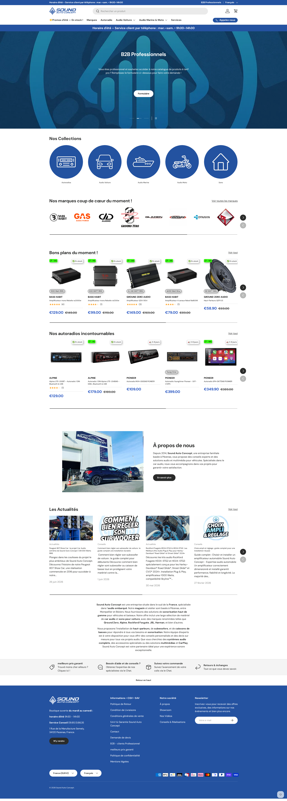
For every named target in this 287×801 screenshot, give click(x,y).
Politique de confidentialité (125, 755)
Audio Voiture (124, 20)
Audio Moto (182, 182)
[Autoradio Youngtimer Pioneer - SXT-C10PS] (182, 357)
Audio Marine (143, 182)
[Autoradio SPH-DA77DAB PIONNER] (221, 357)
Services (176, 20)
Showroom (165, 710)
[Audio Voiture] (105, 162)
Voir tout (233, 252)
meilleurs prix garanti (121, 749)
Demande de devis (120, 737)
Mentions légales (119, 761)
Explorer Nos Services (143, 91)
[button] (236, 11)
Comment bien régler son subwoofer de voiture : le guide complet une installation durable (119, 549)
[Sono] (221, 162)
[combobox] (150, 11)
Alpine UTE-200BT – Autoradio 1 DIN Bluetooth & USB (64, 382)
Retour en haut (143, 680)
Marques (92, 20)
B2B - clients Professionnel (125, 743)
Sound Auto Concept (65, 787)
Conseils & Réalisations (172, 722)
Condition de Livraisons (123, 710)
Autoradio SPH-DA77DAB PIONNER (218, 381)
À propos (165, 704)
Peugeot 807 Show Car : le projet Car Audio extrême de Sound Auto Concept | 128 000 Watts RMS (70, 551)
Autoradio (106, 20)
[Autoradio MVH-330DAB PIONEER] (143, 357)
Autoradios (66, 182)
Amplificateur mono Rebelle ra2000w (65, 300)
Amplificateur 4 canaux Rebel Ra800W (181, 300)
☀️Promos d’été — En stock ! (66, 20)
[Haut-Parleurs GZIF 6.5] (221, 276)
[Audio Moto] (182, 162)
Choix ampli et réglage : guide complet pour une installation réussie (214, 549)
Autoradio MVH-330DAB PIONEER (141, 381)
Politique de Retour (120, 704)
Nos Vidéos (166, 716)
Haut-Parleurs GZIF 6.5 (213, 300)
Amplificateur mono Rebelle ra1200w (103, 300)
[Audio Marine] (143, 162)
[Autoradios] (66, 162)
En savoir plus (164, 477)
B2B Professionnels (211, 2)
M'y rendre (59, 741)
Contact (114, 731)
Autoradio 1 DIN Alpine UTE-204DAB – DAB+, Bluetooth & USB (103, 382)
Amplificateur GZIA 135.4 (137, 300)
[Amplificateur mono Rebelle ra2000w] (66, 276)
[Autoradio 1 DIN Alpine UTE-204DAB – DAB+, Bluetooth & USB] (105, 357)
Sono (221, 182)
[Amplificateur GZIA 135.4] (143, 276)
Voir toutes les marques (225, 200)
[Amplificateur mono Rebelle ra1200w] (105, 276)
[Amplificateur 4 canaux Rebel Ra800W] (182, 276)
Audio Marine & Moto (151, 20)
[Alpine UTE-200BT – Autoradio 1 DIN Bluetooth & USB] (66, 357)
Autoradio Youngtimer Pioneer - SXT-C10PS (180, 382)
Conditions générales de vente (127, 716)
